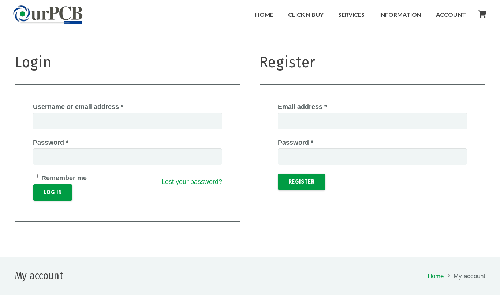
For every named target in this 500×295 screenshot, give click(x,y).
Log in (53, 192)
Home (436, 276)
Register (301, 181)
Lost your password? (191, 181)
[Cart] (482, 14)
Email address (302, 106)
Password (50, 142)
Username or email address (78, 106)
